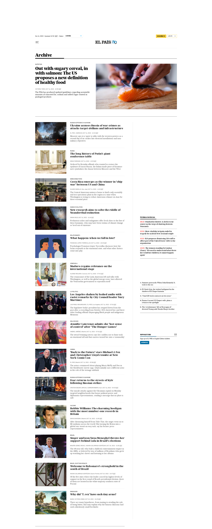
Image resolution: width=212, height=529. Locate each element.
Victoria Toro (40, 89)
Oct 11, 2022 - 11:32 (95, 189)
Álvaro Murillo (75, 189)
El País (72, 133)
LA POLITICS (74, 291)
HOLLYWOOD (74, 321)
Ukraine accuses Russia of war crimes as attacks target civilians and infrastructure (96, 127)
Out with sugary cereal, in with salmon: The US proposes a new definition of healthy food (61, 75)
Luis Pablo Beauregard (78, 304)
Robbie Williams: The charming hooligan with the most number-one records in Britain (95, 411)
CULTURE (73, 405)
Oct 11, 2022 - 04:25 (110, 388)
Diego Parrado (75, 161)
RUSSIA (72, 151)
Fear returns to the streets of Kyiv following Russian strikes (91, 382)
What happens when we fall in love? (92, 238)
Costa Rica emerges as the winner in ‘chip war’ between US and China (96, 183)
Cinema (72, 349)
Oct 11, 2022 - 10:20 (99, 243)
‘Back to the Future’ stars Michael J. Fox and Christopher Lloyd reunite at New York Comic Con (95, 355)
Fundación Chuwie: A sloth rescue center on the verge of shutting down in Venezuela (157, 224)
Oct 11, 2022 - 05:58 (88, 362)
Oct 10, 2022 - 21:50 (94, 418)
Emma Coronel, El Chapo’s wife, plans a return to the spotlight (157, 301)
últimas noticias (147, 217)
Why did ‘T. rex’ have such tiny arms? (93, 494)
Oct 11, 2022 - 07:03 (108, 304)
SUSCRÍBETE (161, 36)
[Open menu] (37, 42)
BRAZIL (72, 435)
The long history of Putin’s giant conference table (90, 155)
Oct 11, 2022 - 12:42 (90, 133)
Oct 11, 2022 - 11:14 (86, 217)
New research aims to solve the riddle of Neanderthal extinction (95, 211)
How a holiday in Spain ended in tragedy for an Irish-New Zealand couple (157, 232)
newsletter (145, 335)
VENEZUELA (74, 263)
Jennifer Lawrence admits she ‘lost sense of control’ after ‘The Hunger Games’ (96, 325)
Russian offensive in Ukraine (80, 123)
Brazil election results (78, 463)
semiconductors (76, 179)
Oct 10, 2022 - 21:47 (107, 474)
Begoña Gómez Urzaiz (77, 445)
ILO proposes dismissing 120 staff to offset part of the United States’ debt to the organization (157, 240)
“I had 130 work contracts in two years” (157, 296)
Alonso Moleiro (75, 274)
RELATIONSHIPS (75, 235)
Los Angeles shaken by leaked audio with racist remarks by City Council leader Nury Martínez (97, 297)
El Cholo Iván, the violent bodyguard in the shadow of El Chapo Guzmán (158, 290)
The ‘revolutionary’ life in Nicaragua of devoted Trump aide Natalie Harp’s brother (158, 308)
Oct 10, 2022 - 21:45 (93, 499)
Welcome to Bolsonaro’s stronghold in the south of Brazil (96, 467)
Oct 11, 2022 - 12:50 (53, 89)
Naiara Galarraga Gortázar (96, 445)
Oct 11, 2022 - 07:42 (95, 274)
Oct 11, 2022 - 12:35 (88, 161)
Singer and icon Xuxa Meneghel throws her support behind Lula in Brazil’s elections (97, 439)
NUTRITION (38, 64)
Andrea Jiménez (75, 331)
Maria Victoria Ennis (77, 499)
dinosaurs (74, 491)
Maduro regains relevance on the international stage (91, 268)
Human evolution (76, 207)
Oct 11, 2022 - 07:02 (94, 331)
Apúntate (144, 342)
